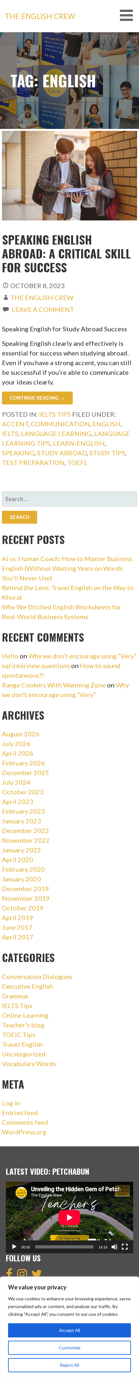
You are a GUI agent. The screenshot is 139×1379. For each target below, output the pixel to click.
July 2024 (16, 782)
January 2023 (21, 821)
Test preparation (33, 462)
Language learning (56, 433)
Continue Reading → (37, 398)
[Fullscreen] (125, 1247)
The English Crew (40, 16)
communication (60, 424)
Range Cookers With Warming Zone (54, 685)
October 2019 (23, 908)
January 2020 (21, 879)
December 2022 (25, 830)
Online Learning (25, 1015)
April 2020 (17, 859)
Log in (11, 1103)
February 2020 (23, 869)
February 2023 (23, 811)
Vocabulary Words (29, 1063)
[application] (69, 1217)
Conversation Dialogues (37, 976)
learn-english (79, 443)
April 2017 (17, 937)
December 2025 (25, 772)
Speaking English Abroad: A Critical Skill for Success (66, 253)
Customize (69, 1347)
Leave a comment (43, 309)
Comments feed (25, 1122)
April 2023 (17, 801)
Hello (10, 656)
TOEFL (77, 462)
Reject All (69, 1365)
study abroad (62, 453)
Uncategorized (24, 1054)
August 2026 (20, 734)
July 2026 (16, 743)
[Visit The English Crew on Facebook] (9, 1275)
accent (15, 424)
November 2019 (26, 898)
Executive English (27, 986)
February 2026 (23, 763)
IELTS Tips (55, 414)
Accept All (69, 1330)
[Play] (14, 1247)
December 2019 (25, 888)
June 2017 (17, 927)
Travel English (22, 1044)
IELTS (10, 433)
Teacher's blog (23, 1025)
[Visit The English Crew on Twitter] (36, 1275)
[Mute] (114, 1247)
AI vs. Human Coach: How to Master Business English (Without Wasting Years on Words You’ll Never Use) (67, 568)
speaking (18, 453)
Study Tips (107, 453)
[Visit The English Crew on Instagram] (22, 1275)
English (106, 424)
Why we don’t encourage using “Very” (82, 656)
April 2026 (17, 753)
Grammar (15, 996)
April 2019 (17, 917)
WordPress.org (24, 1132)
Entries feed (20, 1112)
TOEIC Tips (18, 1034)
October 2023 (23, 792)
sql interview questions (36, 665)
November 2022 (26, 840)
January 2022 (21, 850)
